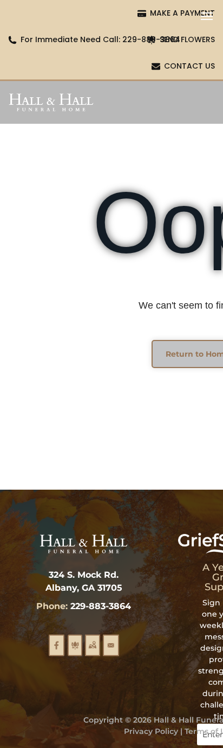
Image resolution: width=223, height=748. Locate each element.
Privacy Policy (151, 731)
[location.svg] (92, 652)
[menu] (207, 16)
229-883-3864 (100, 606)
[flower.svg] (75, 652)
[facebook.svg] (56, 652)
